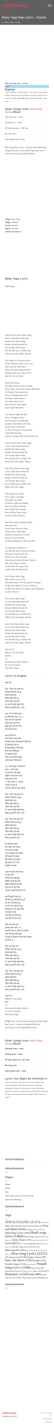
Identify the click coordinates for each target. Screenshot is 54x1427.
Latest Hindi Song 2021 (40, 1240)
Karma (6, 13)
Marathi (34, 1244)
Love (12, 1243)
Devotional (23, 1226)
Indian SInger (21, 1240)
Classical (44, 1222)
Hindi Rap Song (12, 22)
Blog (6, 1192)
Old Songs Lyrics (34, 1257)
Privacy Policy (46, 1413)
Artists (7, 1188)
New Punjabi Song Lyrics (35, 1250)
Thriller (20, 1278)
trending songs (32, 1278)
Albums (8, 1184)
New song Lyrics (36, 98)
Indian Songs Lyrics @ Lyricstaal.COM (19, 1196)
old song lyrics (13, 1257)
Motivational (15, 1250)
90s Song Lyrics (10, 134)
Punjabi (39, 1260)
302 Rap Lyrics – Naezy (13, 123)
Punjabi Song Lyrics (26, 1265)
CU (51, 1416)
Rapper (36, 1271)
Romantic (17, 1274)
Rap (20, 1271)
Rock (45, 1271)
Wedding (43, 1278)
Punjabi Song (31, 1264)
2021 (31, 1222)
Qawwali (35, 1268)
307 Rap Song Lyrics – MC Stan (16, 128)
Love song (24, 1244)
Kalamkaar (16, 231)
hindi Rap (40, 1229)
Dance (10, 1226)
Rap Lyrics (28, 1271)
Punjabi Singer (15, 1264)
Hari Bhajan (31, 1229)
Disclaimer (48, 1419)
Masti (36, 1247)
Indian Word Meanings (13, 1200)
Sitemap (49, 1422)
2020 (14, 98)
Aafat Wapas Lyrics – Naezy (15, 139)
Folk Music (36, 1226)
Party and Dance (18, 1260)
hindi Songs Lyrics (33, 1236)
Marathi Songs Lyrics (22, 1247)
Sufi (12, 1278)
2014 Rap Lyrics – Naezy (14, 117)
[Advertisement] (27, 53)
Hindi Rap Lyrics (23, 98)
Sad (35, 1274)
